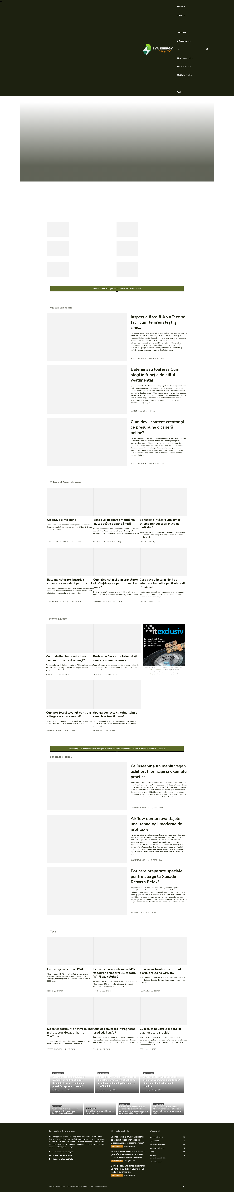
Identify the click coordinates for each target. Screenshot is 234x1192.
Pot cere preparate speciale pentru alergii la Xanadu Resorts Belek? (156, 876)
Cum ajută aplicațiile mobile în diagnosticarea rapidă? (160, 1031)
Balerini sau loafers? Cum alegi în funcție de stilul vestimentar (155, 375)
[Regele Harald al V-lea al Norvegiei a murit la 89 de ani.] (127, 248)
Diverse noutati (57, 206)
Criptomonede (154, 674)
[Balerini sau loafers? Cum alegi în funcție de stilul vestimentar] (87, 389)
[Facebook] (183, 1186)
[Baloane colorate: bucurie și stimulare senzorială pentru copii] (70, 562)
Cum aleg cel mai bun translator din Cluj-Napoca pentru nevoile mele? (115, 583)
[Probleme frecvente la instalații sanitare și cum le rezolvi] (117, 638)
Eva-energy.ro (83, 1186)
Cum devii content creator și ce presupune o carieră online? (157, 427)
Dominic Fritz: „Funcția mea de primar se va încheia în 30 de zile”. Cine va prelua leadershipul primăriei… (128, 1169)
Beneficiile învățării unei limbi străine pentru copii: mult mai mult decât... (160, 523)
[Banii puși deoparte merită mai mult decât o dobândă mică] (117, 502)
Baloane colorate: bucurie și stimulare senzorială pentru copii (69, 581)
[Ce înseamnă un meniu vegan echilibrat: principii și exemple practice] (87, 786)
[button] (207, 49)
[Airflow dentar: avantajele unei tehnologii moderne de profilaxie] (87, 839)
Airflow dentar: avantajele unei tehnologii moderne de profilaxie (156, 824)
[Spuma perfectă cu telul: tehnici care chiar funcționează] (117, 694)
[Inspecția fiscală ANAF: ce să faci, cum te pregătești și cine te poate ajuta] (87, 337)
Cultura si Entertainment (58, 542)
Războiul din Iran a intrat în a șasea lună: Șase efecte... (91, 226)
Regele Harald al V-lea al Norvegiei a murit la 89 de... (159, 245)
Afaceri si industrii (139, 358)
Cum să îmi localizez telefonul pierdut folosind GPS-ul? (160, 971)
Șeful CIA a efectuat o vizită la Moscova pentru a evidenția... (162, 266)
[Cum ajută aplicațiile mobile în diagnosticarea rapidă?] (163, 1011)
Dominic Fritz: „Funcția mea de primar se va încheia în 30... (161, 226)
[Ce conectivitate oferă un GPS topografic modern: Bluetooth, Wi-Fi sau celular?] (117, 951)
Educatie (143, 542)
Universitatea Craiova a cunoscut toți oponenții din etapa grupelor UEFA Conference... (94, 247)
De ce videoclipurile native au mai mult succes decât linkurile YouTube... (70, 1032)
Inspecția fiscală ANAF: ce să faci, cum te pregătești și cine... (158, 322)
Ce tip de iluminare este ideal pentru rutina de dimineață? (66, 658)
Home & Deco (51, 674)
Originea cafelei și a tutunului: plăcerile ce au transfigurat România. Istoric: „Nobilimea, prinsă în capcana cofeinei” (116, 193)
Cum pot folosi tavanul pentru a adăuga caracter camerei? (68, 714)
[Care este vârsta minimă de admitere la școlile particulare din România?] (163, 562)
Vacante (134, 913)
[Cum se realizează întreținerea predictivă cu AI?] (117, 1011)
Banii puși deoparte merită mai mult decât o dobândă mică (114, 521)
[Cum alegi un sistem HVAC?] (70, 951)
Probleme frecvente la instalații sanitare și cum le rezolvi (115, 658)
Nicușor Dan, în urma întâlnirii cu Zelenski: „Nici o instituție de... (93, 266)
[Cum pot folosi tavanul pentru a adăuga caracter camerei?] (70, 694)
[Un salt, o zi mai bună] (70, 502)
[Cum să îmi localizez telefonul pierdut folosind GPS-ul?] (163, 951)
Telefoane (144, 991)
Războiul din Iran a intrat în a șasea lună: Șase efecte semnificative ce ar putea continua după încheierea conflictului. (128, 1154)
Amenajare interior (54, 731)
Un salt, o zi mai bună (61, 520)
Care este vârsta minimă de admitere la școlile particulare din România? (163, 583)
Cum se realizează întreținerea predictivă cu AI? (114, 1031)
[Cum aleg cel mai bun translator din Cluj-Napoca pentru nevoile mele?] (117, 562)
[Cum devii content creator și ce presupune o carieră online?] (87, 442)
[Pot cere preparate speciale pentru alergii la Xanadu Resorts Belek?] (87, 891)
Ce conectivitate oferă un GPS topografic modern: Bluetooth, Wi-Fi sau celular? (114, 973)
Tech (49, 991)
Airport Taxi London (155, 670)
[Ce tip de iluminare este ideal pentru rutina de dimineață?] (70, 638)
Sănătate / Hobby (138, 808)
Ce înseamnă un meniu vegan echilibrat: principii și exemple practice (159, 771)
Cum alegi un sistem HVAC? (66, 969)
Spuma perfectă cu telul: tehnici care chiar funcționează (115, 714)
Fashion (134, 411)
